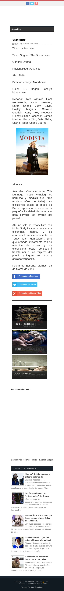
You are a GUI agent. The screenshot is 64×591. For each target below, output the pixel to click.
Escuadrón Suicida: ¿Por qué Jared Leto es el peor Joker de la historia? (38, 518)
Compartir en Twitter (27, 285)
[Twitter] (32, 3)
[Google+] (36, 3)
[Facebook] (27, 3)
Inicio (34, 460)
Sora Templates (37, 587)
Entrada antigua (46, 460)
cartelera (26, 44)
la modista (34, 44)
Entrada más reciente (20, 460)
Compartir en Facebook (29, 276)
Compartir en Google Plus (30, 293)
